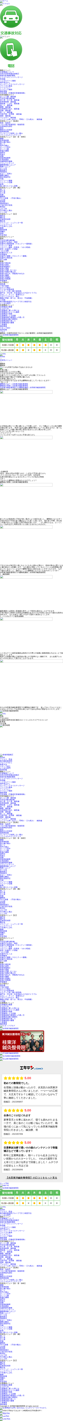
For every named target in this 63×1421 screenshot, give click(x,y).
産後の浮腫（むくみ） (9, 270)
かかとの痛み (5, 288)
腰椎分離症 (4, 175)
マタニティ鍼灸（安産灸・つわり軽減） (15, 247)
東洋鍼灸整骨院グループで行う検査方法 (15, 302)
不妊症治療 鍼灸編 (7, 98)
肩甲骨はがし (5, 82)
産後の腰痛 (4, 151)
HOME (2, 357)
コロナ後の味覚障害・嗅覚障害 (12, 125)
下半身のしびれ (6, 226)
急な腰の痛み (5, 142)
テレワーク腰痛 (6, 181)
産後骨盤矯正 (5, 266)
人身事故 (3, 324)
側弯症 (2, 153)
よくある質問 (5, 303)
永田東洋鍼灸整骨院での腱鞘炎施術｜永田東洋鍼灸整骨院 (23, 387)
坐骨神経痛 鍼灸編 (8, 102)
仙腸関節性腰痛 (6, 161)
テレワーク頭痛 (6, 182)
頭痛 (2, 156)
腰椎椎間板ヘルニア (8, 165)
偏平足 (2, 216)
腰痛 (2, 139)
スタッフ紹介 (5, 328)
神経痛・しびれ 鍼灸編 (9, 103)
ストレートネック (7, 163)
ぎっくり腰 (4, 149)
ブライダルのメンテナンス (10, 135)
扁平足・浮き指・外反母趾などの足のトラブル (18, 293)
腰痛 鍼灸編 (5, 107)
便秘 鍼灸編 (5, 116)
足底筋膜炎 (4, 160)
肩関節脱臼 (4, 203)
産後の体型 (4, 265)
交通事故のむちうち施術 (9, 312)
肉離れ (2, 231)
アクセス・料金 (6, 759)
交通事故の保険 (6, 314)
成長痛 (2, 284)
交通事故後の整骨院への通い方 (12, 317)
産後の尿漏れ (5, 277)
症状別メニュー (6, 360)
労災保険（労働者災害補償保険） (13, 93)
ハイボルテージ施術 (8, 81)
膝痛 (2, 228)
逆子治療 (3, 259)
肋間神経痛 (4, 132)
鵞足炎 (2, 221)
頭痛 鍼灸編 (5, 110)
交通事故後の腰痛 (7, 323)
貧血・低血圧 (6, 123)
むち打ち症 (4, 309)
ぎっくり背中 (5, 147)
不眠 (2, 179)
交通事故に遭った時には (9, 310)
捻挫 (2, 233)
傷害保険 (3, 91)
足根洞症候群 (5, 219)
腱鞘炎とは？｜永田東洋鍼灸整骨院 (14, 384)
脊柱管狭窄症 (5, 177)
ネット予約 (4, 1183)
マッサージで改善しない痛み (11, 133)
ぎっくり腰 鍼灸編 (8, 96)
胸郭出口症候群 (6, 130)
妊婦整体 (3, 254)
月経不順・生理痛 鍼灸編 (11, 114)
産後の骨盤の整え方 (8, 272)
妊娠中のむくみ (6, 252)
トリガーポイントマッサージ (11, 77)
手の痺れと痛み (6, 210)
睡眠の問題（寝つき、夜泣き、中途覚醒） (16, 298)
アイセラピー (5, 88)
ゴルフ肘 (3, 209)
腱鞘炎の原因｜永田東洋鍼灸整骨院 (14, 386)
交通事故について (7, 72)
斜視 (2, 184)
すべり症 (3, 168)
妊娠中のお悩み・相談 (9, 242)
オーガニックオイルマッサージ (12, 84)
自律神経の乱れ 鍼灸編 (9, 109)
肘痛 (2, 195)
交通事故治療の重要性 (9, 319)
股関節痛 (3, 230)
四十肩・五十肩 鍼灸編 (9, 100)
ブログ (2, 331)
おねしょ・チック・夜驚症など (12, 295)
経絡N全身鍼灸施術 (7, 75)
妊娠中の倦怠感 (6, 258)
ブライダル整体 (6, 86)
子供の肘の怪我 (6, 205)
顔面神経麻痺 (5, 158)
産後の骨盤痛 (5, 279)
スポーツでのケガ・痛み (9, 296)
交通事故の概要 (6, 307)
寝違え (2, 154)
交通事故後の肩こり (8, 321)
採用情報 (3, 330)
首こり (2, 144)
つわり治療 (4, 251)
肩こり (2, 189)
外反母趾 (3, 235)
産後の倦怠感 (5, 263)
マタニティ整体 (6, 245)
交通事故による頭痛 (8, 316)
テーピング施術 (6, 89)
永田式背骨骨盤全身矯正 (9, 74)
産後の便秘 (4, 268)
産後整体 (3, 281)
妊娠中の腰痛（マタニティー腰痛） (14, 256)
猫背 (2, 128)
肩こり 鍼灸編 (6, 105)
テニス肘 (3, 212)
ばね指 (2, 200)
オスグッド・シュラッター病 (11, 223)
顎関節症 (3, 172)
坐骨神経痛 (4, 140)
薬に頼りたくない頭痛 (9, 186)
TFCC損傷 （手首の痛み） (11, 198)
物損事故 (3, 326)
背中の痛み (4, 146)
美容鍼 (2, 79)
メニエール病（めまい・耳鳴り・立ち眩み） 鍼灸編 (21, 119)
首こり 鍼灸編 (6, 112)
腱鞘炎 (2, 196)
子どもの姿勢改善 (7, 289)
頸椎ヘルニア (5, 167)
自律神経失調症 (6, 126)
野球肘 (2, 207)
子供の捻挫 (4, 286)
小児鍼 (2, 300)
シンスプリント (6, 224)
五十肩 (2, 193)
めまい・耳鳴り (6, 174)
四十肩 (2, 191)
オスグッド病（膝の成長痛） (11, 291)
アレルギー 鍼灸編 (8, 117)
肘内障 (2, 202)
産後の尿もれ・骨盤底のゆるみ (12, 273)
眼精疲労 (3, 170)
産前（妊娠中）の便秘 (9, 249)
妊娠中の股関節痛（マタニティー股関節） (16, 244)
